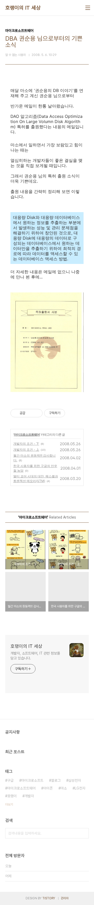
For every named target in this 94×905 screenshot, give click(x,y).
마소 (64, 788)
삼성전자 (74, 780)
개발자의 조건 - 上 (26, 449)
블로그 (56, 780)
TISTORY (48, 898)
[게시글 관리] (36, 413)
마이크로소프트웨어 (27, 434)
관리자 (65, 898)
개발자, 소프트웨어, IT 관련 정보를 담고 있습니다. (35, 655)
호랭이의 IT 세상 (22, 7)
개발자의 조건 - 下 (26, 444)
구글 (10, 780)
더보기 (9, 804)
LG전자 (80, 788)
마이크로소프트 (32, 780)
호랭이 (12, 796)
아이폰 (48, 788)
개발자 (29, 796)
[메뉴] (87, 8)
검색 (84, 833)
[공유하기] (30, 413)
